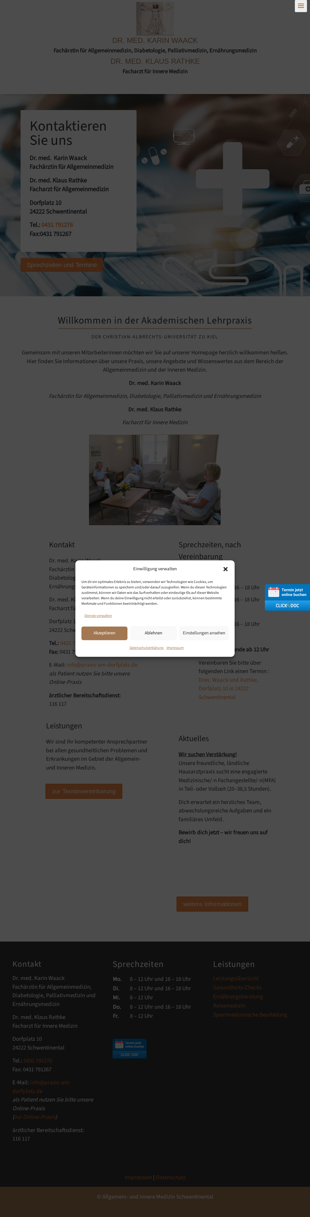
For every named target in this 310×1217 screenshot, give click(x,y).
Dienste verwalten (98, 615)
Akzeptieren (104, 633)
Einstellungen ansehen (204, 633)
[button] (226, 569)
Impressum (175, 647)
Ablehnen (153, 633)
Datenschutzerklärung (146, 647)
